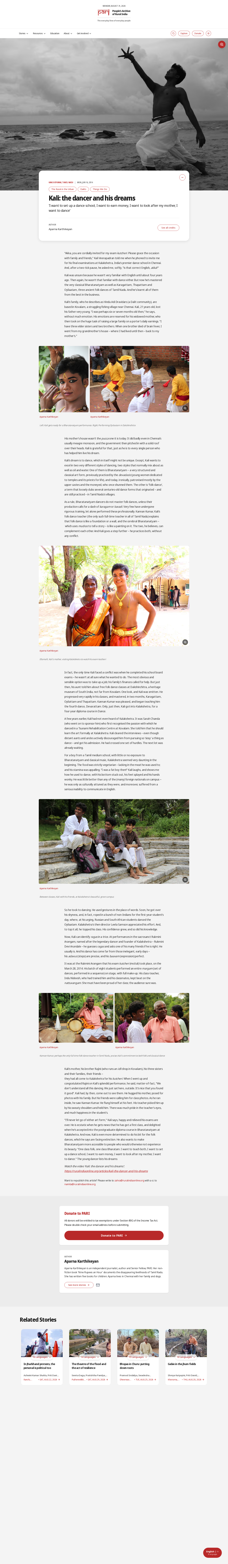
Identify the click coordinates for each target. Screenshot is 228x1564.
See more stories (77, 1284)
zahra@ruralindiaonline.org (129, 1180)
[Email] (98, 1285)
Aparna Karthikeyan (60, 229)
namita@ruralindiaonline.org (79, 1184)
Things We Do (100, 189)
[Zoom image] (222, 44)
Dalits (83, 189)
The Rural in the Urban (62, 189)
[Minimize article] (182, 177)
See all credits (168, 227)
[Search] (173, 33)
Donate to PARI (112, 1235)
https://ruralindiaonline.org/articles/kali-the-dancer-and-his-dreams (106, 1171)
